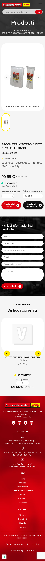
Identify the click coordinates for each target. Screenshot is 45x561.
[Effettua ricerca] (38, 12)
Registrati (22, 519)
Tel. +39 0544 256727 (22, 455)
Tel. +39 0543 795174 (12, 452)
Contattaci (22, 502)
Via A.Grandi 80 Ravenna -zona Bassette (22, 443)
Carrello (22, 523)
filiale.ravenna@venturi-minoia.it (22, 466)
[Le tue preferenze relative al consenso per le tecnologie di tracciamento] (4, 556)
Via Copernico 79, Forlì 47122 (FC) (22, 441)
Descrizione (10, 158)
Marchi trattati (22, 487)
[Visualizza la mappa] (13, 423)
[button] (40, 4)
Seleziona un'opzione (33, 191)
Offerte (22, 483)
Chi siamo (22, 498)
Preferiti (22, 527)
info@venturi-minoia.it (22, 464)
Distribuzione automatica (22, 490)
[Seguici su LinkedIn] (19, 423)
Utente (22, 515)
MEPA (22, 494)
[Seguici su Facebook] (25, 423)
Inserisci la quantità (10, 191)
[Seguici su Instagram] (31, 423)
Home (22, 479)
